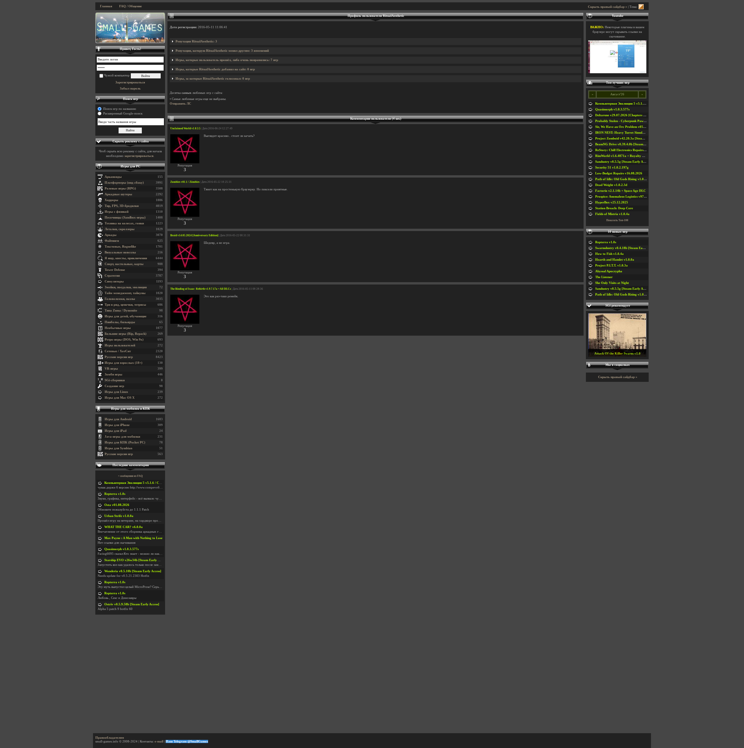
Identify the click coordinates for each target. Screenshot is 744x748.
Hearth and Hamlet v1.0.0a (614, 259)
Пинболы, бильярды (120, 322)
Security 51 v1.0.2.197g (612, 167)
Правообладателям (109, 737)
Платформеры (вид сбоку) (124, 182)
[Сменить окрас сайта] (641, 6)
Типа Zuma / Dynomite (121, 310)
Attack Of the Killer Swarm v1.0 (617, 353)
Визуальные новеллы (120, 252)
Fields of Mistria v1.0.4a (612, 214)
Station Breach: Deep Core (614, 208)
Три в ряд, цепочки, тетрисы (125, 304)
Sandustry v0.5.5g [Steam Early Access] (623, 161)
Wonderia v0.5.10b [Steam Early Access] (132, 571)
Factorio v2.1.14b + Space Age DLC (620, 190)
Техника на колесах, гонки (124, 223)
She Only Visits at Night (612, 282)
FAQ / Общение (130, 6)
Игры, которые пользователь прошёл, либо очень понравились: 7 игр (227, 60)
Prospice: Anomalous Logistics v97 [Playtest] (626, 196)
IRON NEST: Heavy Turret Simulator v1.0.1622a (630, 132)
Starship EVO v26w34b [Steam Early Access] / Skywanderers (147, 560)
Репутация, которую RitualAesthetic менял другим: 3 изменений (222, 50)
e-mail (159, 741)
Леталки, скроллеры (120, 229)
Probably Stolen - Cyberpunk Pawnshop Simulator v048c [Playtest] (642, 121)
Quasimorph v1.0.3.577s (121, 549)
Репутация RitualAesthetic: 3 (196, 41)
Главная (106, 6)
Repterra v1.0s (114, 493)
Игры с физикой (116, 211)
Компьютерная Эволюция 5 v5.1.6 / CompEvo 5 (138, 482)
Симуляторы (114, 281)
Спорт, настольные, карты (124, 264)
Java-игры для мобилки (122, 436)
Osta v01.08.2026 (116, 505)
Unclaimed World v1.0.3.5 (185, 128)
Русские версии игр (119, 357)
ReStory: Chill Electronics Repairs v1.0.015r (626, 150)
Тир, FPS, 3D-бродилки (122, 205)
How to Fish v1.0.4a (609, 253)
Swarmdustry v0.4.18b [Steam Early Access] (626, 248)
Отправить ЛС (180, 103)
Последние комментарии (130, 465)
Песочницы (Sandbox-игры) (125, 217)
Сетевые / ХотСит (118, 351)
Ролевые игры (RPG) (120, 188)
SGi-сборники (115, 380)
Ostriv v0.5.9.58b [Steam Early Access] (131, 604)
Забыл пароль (130, 88)
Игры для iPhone (117, 425)
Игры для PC (130, 166)
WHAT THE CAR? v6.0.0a (123, 527)
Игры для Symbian (118, 448)
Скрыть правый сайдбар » (607, 6)
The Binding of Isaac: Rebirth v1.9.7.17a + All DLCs (200, 288)
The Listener (604, 277)
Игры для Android (118, 419)
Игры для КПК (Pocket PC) (125, 442)
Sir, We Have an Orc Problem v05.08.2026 (625, 126)
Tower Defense (115, 269)
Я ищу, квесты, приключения (126, 258)
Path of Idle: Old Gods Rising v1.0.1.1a (623, 179)
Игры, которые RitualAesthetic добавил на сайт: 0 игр (215, 69)
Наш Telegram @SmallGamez (187, 741)
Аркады (111, 235)
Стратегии (112, 275)
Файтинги (112, 240)
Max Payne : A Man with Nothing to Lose (133, 538)
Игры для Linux (116, 391)
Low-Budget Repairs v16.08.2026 (618, 173)
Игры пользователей (120, 345)
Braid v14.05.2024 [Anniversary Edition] (194, 235)
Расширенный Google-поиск (122, 113)
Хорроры (111, 200)
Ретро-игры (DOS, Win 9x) (124, 339)
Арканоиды (113, 176)
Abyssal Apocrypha (608, 271)
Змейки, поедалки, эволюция (126, 287)
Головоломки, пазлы (120, 298)
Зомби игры (113, 374)
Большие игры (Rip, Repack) (125, 333)
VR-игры (111, 368)
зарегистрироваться (138, 156)
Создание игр (114, 386)
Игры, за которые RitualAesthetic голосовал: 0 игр (213, 78)
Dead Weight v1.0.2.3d (611, 185)
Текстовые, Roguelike (120, 246)
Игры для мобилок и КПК (130, 408)
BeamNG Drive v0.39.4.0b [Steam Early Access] (629, 144)
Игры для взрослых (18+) (123, 362)
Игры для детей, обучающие (125, 316)
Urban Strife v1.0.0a (118, 516)
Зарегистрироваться (130, 82)
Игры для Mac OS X (120, 397)
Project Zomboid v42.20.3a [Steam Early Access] (629, 138)
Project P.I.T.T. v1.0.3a (611, 265)
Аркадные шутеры (118, 194)
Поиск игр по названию (119, 108)
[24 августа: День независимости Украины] (130, 27)
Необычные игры (118, 328)
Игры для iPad (115, 430)
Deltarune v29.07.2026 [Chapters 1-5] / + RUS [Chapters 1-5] (638, 115)
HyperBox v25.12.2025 (611, 202)
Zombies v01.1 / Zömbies (185, 181)
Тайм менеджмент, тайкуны (125, 293)
